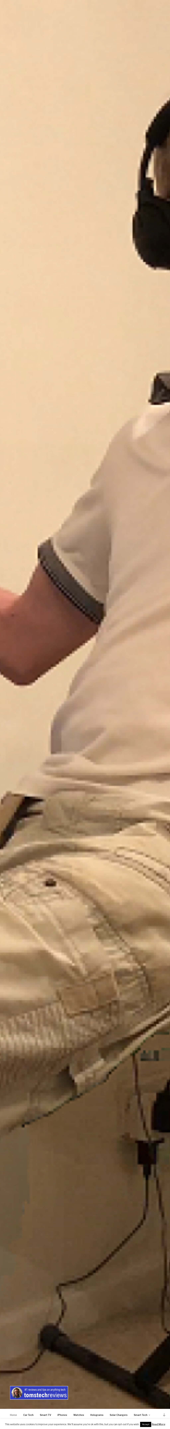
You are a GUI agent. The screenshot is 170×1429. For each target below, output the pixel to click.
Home (13, 1414)
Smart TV (45, 1414)
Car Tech (28, 1414)
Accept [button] (145, 1424)
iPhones (62, 1414)
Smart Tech (140, 1414)
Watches (78, 1414)
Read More (158, 1424)
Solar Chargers (119, 1414)
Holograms (96, 1414)
